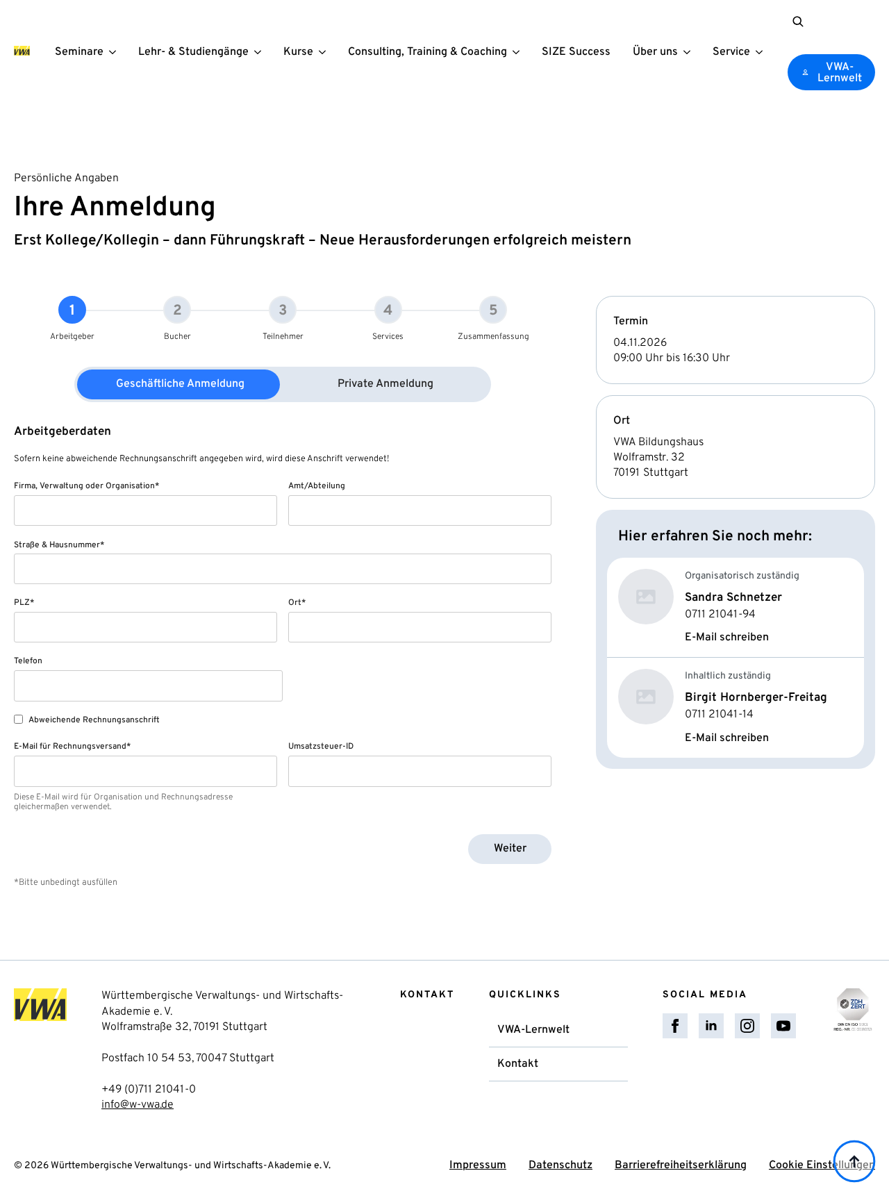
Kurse (298, 52)
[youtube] (783, 1025)
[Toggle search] (798, 21)
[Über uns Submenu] (689, 51)
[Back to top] (854, 1161)
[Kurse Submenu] (325, 51)
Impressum (477, 1165)
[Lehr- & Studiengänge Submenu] (260, 51)
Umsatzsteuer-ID (321, 746)
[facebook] (675, 1025)
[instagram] (747, 1025)
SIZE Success (576, 52)
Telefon (28, 661)
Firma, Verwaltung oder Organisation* (86, 486)
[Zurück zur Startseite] (22, 51)
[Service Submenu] (762, 51)
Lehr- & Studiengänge (193, 52)
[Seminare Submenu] (115, 51)
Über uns (655, 52)
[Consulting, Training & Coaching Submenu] (519, 51)
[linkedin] (711, 1025)
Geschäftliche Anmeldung (180, 384)
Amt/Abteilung (316, 486)
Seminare (79, 52)
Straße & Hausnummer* (59, 545)
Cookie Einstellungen (822, 1165)
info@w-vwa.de (137, 1105)
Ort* (297, 602)
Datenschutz (560, 1165)
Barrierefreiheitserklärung (681, 1165)
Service (731, 52)
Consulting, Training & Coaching (427, 52)
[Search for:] (798, 21)
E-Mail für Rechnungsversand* (72, 746)
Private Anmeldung (385, 384)
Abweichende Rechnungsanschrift (94, 720)
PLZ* (24, 602)
